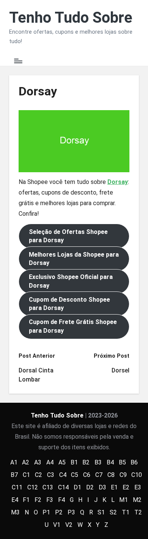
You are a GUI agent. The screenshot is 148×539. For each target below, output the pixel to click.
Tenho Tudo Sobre (70, 17)
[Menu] (18, 61)
